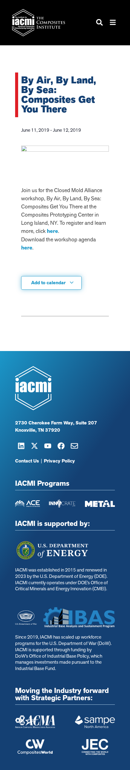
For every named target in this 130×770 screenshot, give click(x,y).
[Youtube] (48, 446)
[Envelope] (74, 446)
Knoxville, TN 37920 (37, 430)
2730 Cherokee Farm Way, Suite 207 (56, 423)
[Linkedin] (21, 446)
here (52, 231)
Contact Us (27, 461)
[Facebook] (61, 446)
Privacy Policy (59, 461)
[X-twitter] (34, 446)
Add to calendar (49, 282)
